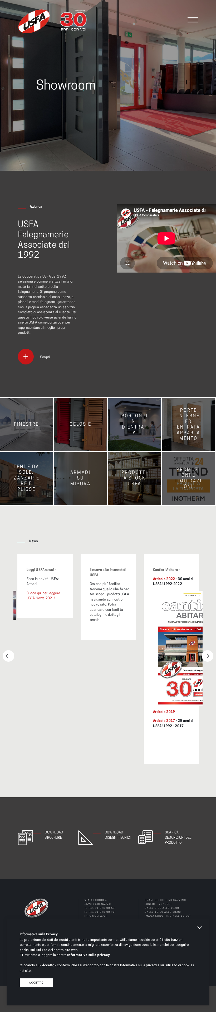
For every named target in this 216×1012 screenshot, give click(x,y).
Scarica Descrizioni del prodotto (178, 837)
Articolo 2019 (164, 712)
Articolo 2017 (164, 721)
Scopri (45, 357)
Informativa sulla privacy (88, 955)
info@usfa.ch (96, 916)
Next (207, 656)
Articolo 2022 (164, 579)
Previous (8, 656)
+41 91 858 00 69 (102, 908)
